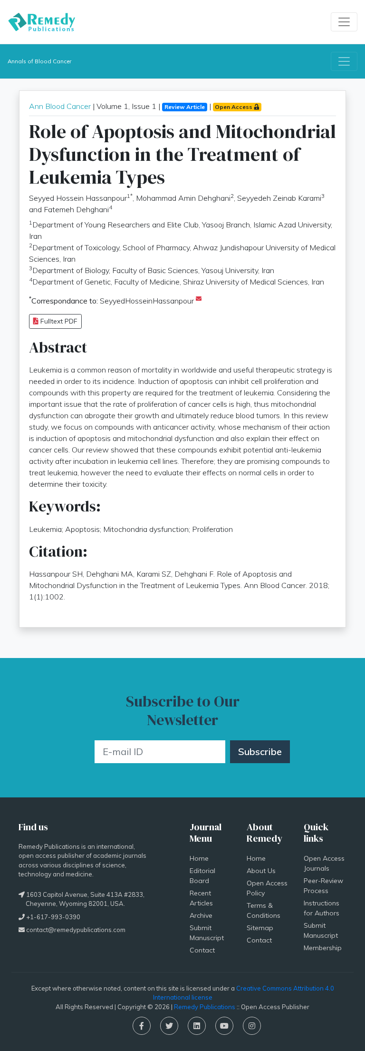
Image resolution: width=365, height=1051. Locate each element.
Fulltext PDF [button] (57, 321)
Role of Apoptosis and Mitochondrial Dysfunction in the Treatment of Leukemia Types (182, 154)
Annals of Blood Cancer (39, 61)
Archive (201, 915)
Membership (323, 947)
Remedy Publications (204, 1007)
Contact (202, 950)
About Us (261, 870)
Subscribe (260, 751)
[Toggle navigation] (344, 21)
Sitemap (260, 927)
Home (199, 858)
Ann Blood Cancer (60, 106)
